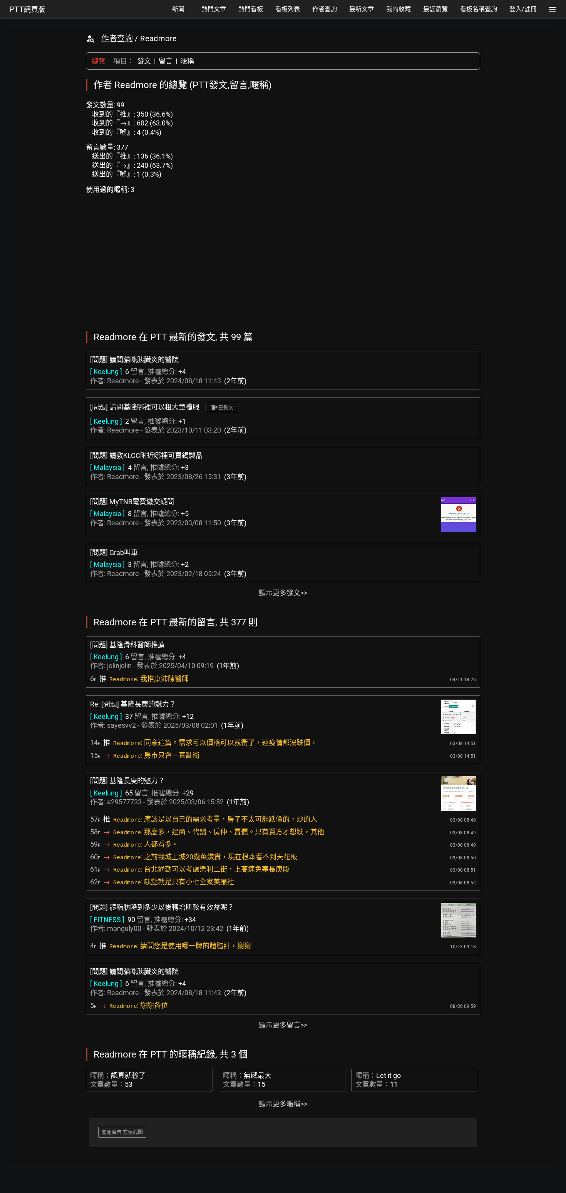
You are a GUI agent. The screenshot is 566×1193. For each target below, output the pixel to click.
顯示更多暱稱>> (283, 1104)
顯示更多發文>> (283, 593)
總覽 (98, 61)
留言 (165, 61)
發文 (144, 61)
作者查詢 (117, 38)
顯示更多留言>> (283, 1025)
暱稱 (187, 61)
